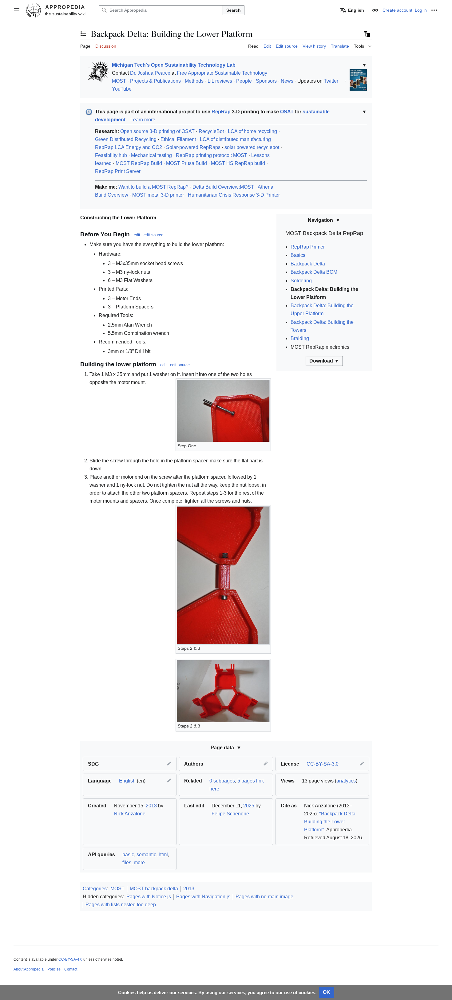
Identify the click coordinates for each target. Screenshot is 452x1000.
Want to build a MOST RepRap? (153, 187)
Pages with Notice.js (148, 896)
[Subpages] (367, 34)
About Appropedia (29, 969)
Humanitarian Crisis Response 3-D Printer (234, 195)
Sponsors (266, 81)
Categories (95, 888)
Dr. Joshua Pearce (150, 73)
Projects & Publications (155, 81)
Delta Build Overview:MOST (223, 187)
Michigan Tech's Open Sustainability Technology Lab (174, 65)
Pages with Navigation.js (203, 896)
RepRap (221, 111)
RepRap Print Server (118, 171)
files (126, 862)
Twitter (331, 81)
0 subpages (222, 780)
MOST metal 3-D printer (158, 195)
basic (128, 854)
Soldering (301, 280)
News (287, 81)
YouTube (122, 89)
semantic (146, 854)
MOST (119, 81)
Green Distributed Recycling (126, 139)
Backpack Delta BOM (314, 272)
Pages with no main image (264, 896)
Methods (194, 81)
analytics (346, 780)
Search (233, 10)
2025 (248, 805)
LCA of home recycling (252, 131)
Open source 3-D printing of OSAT (157, 131)
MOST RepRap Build (139, 163)
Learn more (142, 119)
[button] (17, 10)
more (139, 862)
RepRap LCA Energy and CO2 (128, 147)
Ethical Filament (178, 139)
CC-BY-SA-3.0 (323, 764)
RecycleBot (211, 131)
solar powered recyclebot (251, 147)
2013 (151, 805)
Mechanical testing (151, 155)
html (163, 854)
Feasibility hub (111, 155)
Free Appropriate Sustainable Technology (222, 73)
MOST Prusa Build (186, 163)
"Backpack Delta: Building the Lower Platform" (330, 821)
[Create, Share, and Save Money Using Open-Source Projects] (358, 79)
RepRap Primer (308, 246)
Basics (298, 255)
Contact (70, 969)
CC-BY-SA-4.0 (70, 959)
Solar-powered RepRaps (193, 147)
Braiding (300, 338)
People (244, 81)
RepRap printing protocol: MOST (211, 155)
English (127, 780)
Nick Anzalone (129, 813)
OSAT (287, 111)
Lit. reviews (220, 81)
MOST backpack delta (154, 888)
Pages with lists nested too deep (120, 904)
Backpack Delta (308, 263)
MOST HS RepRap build (238, 163)
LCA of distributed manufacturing (235, 139)
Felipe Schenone (230, 813)
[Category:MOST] (97, 71)
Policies (54, 969)
